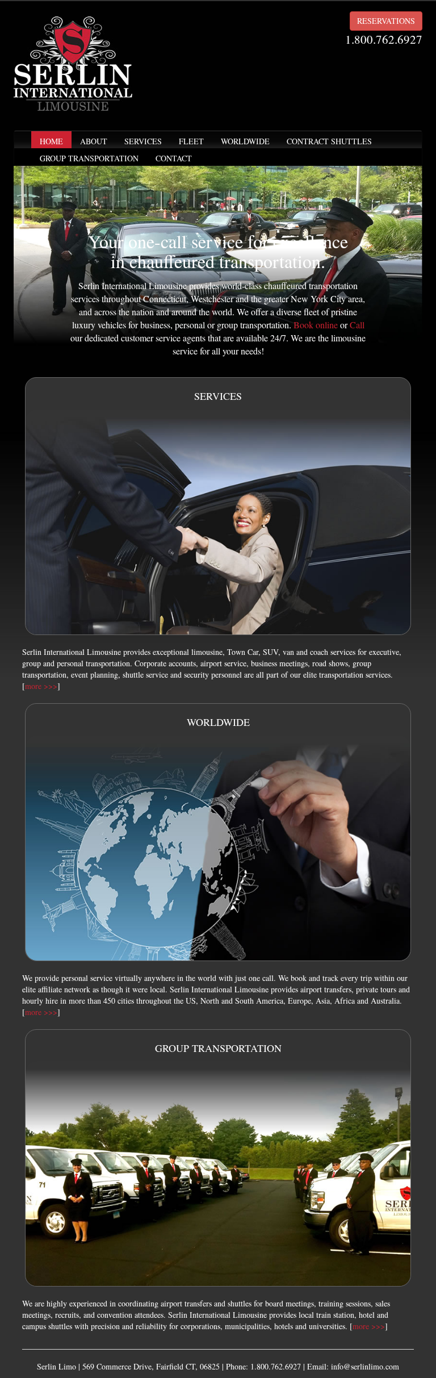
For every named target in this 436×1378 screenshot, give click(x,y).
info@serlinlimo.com (365, 1366)
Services (143, 141)
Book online (316, 325)
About (93, 141)
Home (51, 141)
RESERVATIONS (386, 20)
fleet (191, 141)
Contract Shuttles (329, 141)
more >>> (41, 685)
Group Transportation (89, 158)
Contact (174, 158)
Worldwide (245, 141)
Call (357, 325)
